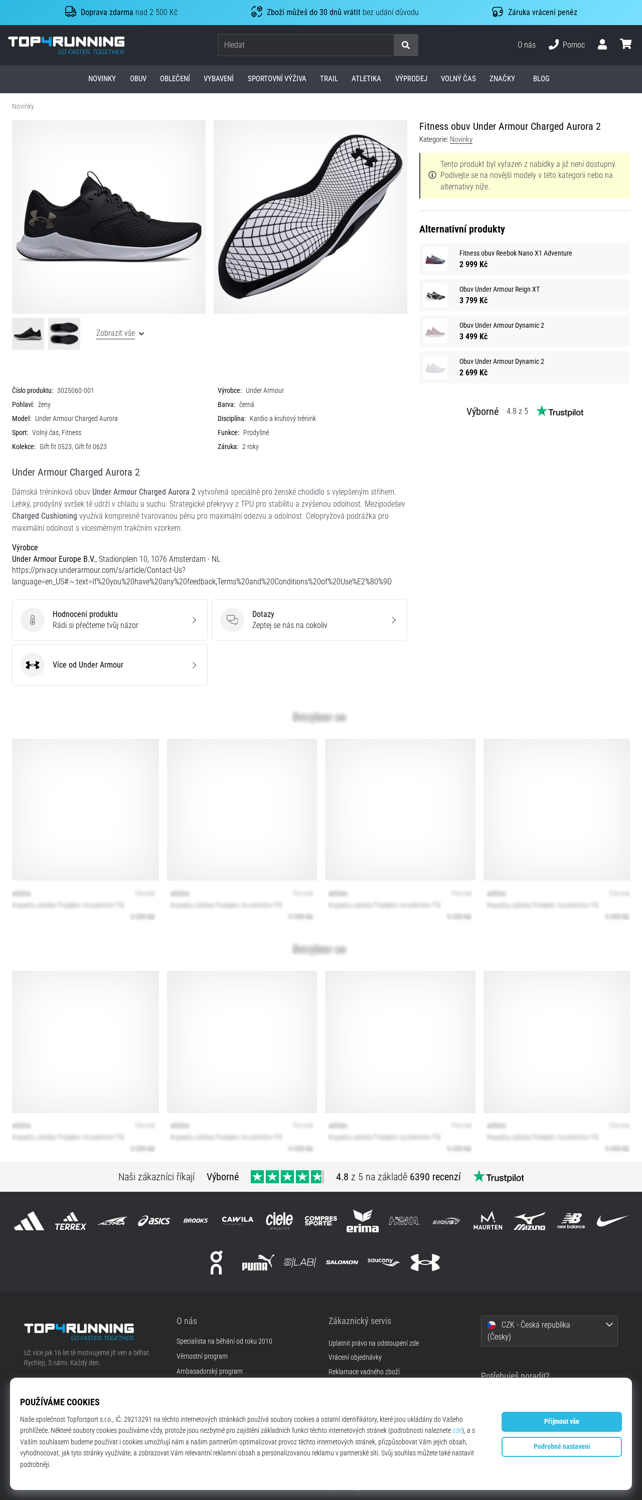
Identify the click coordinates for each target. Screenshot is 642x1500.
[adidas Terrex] (70, 1220)
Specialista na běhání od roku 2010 (224, 1341)
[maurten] (488, 1220)
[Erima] (363, 1220)
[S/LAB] (300, 1262)
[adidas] (29, 1220)
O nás (527, 45)
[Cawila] (237, 1220)
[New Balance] (571, 1220)
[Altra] (112, 1220)
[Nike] (613, 1220)
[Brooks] (196, 1220)
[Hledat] (406, 45)
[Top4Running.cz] (93, 1332)
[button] (386, 45)
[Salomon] (342, 1262)
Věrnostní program (202, 1356)
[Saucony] (383, 1262)
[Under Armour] (425, 1262)
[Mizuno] (529, 1220)
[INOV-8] (446, 1220)
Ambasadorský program (210, 1371)
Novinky (23, 106)
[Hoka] (404, 1220)
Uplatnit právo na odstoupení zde (374, 1343)
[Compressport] (321, 1220)
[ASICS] (154, 1220)
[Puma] (258, 1262)
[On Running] (216, 1262)
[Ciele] (279, 1220)
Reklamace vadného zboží (364, 1372)
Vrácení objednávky (355, 1357)
